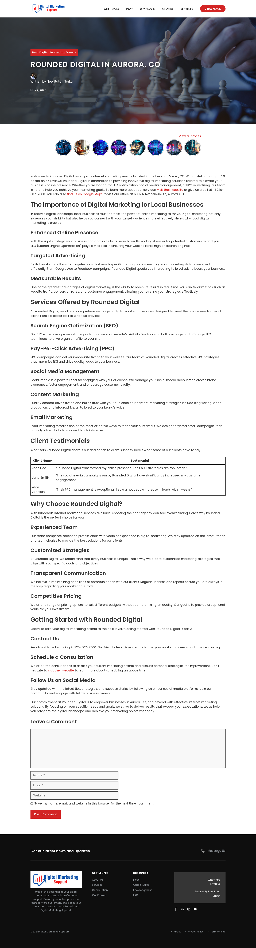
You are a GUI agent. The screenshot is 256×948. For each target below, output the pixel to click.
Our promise (99, 895)
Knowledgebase (142, 890)
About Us (97, 879)
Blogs (136, 879)
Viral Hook (213, 8)
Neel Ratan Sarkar (60, 81)
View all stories (190, 136)
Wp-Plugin (147, 8)
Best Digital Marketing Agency (54, 52)
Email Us (215, 883)
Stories (167, 8)
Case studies (141, 885)
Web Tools (111, 8)
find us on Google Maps (85, 194)
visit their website (170, 190)
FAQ (135, 895)
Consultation (100, 890)
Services (186, 8)
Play (129, 8)
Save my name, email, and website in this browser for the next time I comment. (94, 803)
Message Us (217, 851)
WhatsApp (214, 879)
